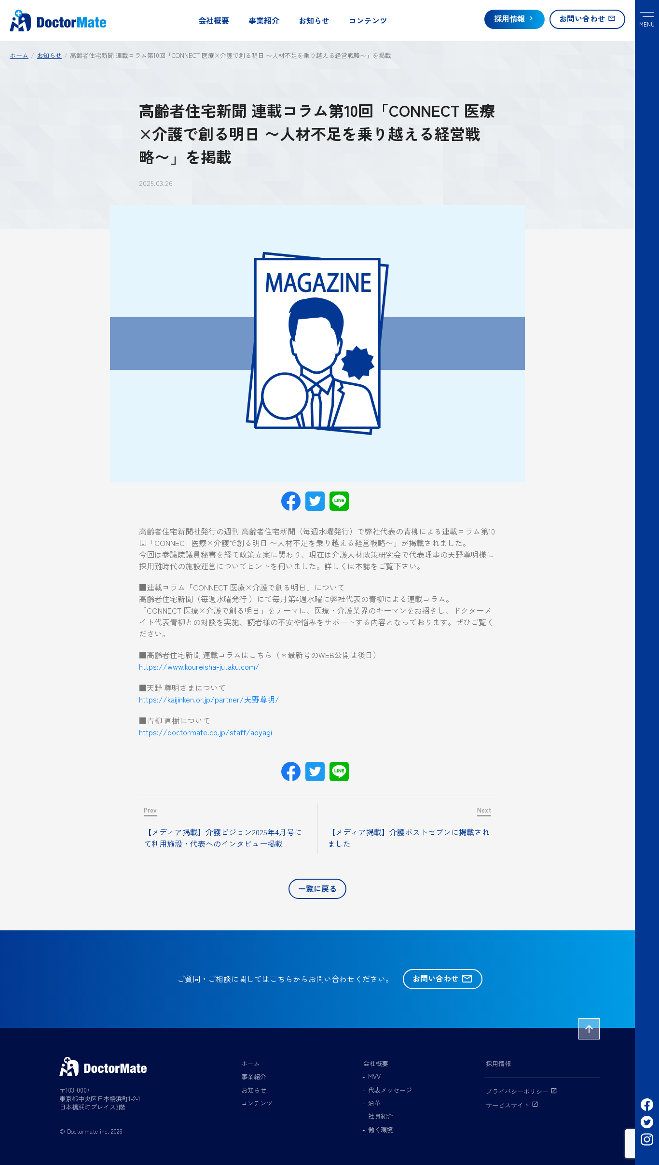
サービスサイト (512, 1104)
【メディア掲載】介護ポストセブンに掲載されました (409, 837)
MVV (374, 1076)
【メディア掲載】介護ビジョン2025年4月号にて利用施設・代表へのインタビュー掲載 (223, 837)
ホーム (250, 1063)
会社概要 (213, 20)
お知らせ (314, 20)
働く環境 (380, 1129)
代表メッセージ (390, 1090)
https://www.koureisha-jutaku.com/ (199, 666)
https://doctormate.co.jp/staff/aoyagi (205, 732)
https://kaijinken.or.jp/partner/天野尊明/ (209, 699)
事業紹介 (263, 20)
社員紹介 (380, 1116)
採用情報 (498, 1063)
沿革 (374, 1103)
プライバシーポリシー (521, 1091)
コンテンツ (368, 20)
